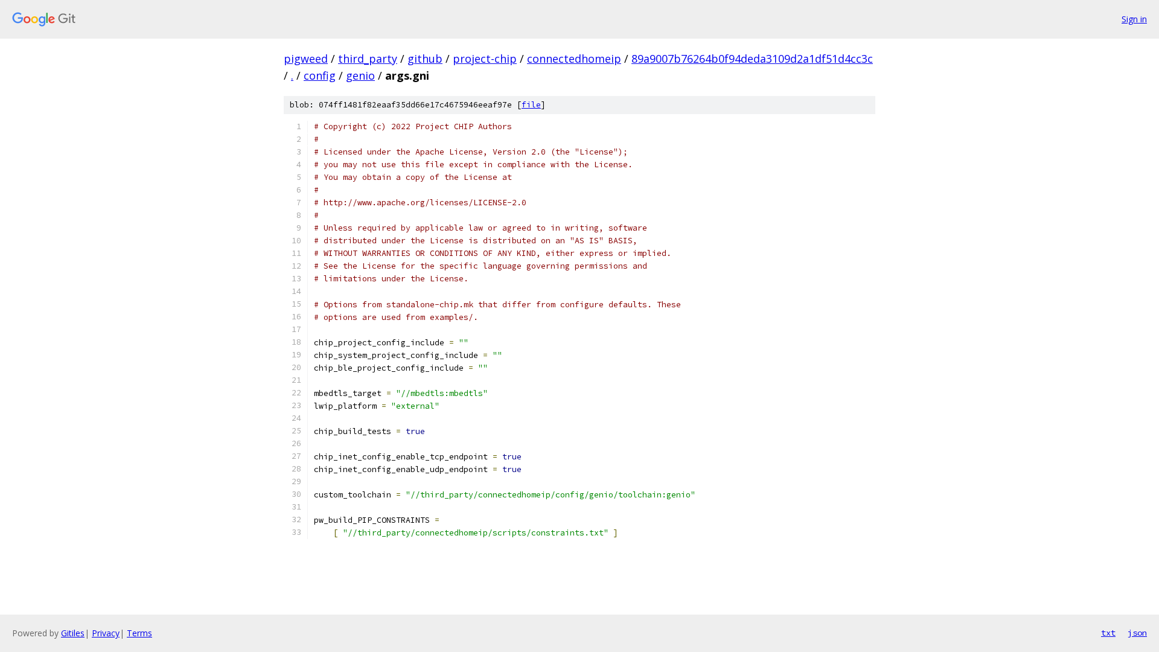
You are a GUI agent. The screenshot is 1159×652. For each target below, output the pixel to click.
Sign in (1134, 19)
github (424, 58)
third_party (367, 58)
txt (1108, 632)
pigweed (306, 58)
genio (360, 75)
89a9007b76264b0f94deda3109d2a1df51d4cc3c (752, 58)
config (320, 75)
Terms (139, 633)
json (1137, 632)
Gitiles (73, 633)
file (531, 105)
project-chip (485, 58)
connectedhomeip (574, 58)
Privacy (106, 633)
